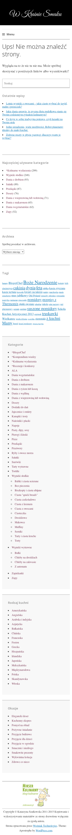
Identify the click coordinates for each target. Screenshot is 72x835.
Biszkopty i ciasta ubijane (28, 490)
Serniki (18, 531)
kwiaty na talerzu (33, 292)
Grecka (15, 647)
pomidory (34, 299)
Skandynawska (20, 679)
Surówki (16, 462)
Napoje (15, 425)
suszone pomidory (42, 308)
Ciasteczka (20, 513)
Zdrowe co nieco (20, 761)
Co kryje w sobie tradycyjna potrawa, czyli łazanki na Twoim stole (32, 120)
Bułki (18, 553)
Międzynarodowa (21, 669)
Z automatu (21, 566)
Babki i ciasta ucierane (27, 481)
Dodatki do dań (20, 407)
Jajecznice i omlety (22, 411)
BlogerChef (16, 283)
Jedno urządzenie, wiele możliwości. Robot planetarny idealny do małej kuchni (32, 128)
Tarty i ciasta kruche (25, 536)
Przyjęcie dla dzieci (22, 739)
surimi (23, 309)
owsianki (60, 295)
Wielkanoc (8, 318)
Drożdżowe (21, 517)
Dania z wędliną (20, 393)
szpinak (37, 314)
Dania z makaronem (16, 202)
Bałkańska (17, 628)
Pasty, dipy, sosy (20, 430)
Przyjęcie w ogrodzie (23, 743)
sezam (16, 309)
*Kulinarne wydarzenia (18, 170)
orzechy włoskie (48, 295)
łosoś (15, 323)
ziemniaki (40, 319)
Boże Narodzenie (40, 282)
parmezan (14, 300)
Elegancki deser (20, 716)
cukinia (19, 287)
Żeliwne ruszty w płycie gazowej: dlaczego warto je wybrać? (31, 136)
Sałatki (9, 184)
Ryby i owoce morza (22, 453)
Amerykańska (19, 610)
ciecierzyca (7, 288)
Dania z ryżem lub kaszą (25, 388)
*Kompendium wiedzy (24, 357)
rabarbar (38, 304)
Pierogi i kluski (20, 434)
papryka (6, 299)
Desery (10, 193)
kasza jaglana (9, 292)
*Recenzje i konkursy (23, 366)
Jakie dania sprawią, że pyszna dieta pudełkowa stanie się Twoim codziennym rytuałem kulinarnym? (34, 113)
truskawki (50, 313)
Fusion (15, 642)
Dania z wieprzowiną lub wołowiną (24, 198)
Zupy (9, 211)
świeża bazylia (38, 324)
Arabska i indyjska (21, 619)
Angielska (17, 615)
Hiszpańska (18, 651)
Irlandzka (17, 656)
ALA (14, 370)
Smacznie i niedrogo (22, 748)
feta (39, 287)
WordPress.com (44, 830)
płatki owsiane (26, 304)
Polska (15, 674)
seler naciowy (54, 304)
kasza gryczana (57, 288)
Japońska (16, 660)
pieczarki (22, 299)
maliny (46, 292)
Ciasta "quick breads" (26, 494)
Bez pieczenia (22, 485)
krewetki (20, 292)
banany (5, 283)
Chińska (16, 633)
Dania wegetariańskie (17, 207)
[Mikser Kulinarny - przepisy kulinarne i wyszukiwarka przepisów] (36, 806)
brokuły (61, 283)
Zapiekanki (18, 573)
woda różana (21, 318)
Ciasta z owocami (24, 508)
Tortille (15, 471)
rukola (45, 304)
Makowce (20, 522)
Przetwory (17, 448)
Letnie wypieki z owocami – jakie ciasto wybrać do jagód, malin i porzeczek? (34, 105)
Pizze (14, 439)
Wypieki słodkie (14, 175)
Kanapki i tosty (20, 416)
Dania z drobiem (15, 179)
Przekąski (11, 188)
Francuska (17, 637)
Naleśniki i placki (21, 420)
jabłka (46, 288)
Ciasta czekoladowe (25, 499)
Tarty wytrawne (20, 466)
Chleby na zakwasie (25, 562)
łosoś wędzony (25, 323)
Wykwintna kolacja (22, 757)
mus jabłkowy (19, 295)
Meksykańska (19, 665)
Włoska (16, 683)
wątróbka (31, 319)
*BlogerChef (18, 352)
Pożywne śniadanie (22, 729)
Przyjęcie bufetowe (22, 734)
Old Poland (34, 295)
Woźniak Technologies (45, 825)
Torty (17, 540)
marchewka (53, 292)
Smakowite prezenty (22, 752)
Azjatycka (17, 624)
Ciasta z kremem (23, 504)
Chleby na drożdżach (26, 557)
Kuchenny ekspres (21, 720)
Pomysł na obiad (20, 725)
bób (66, 283)
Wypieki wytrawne (22, 547)
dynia (30, 287)
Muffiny (19, 527)
